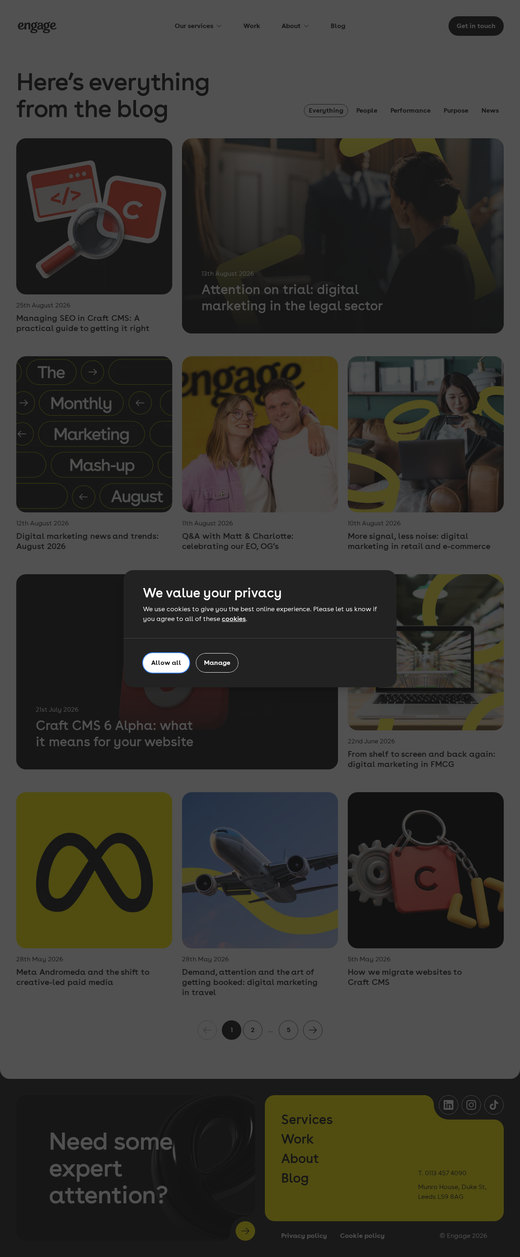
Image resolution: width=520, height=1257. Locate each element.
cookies (234, 619)
